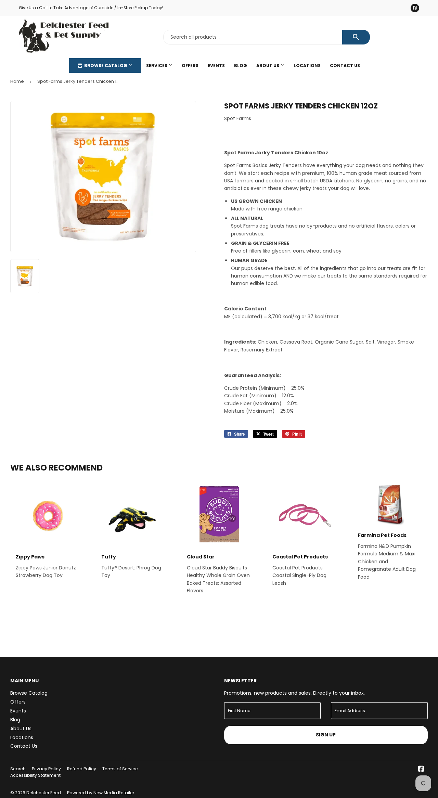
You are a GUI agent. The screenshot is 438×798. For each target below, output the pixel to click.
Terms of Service (120, 769)
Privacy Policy (46, 769)
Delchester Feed (43, 793)
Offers (190, 65)
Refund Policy (81, 769)
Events (216, 65)
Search (18, 769)
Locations (307, 65)
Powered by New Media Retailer (100, 793)
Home (17, 81)
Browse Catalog (105, 65)
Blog (240, 65)
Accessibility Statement (35, 775)
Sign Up (326, 734)
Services (157, 65)
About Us (268, 65)
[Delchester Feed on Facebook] (421, 769)
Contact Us (345, 65)
